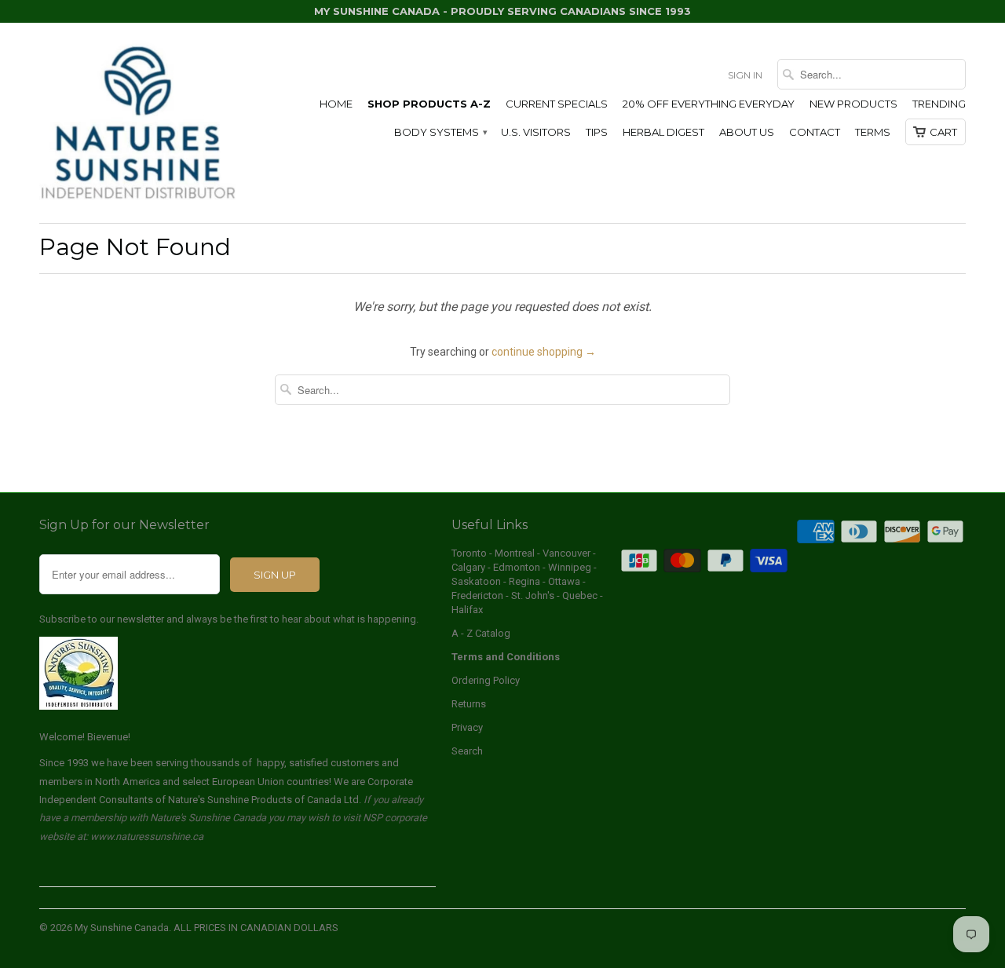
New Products (853, 103)
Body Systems (440, 132)
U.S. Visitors (536, 132)
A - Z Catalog (480, 633)
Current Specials (557, 103)
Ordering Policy (485, 680)
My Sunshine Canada (122, 927)
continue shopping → (544, 351)
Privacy (467, 727)
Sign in (745, 75)
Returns (468, 704)
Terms (872, 132)
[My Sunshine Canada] (137, 123)
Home (336, 103)
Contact (814, 132)
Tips (597, 132)
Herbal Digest (663, 132)
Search (467, 751)
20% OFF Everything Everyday (709, 103)
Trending (939, 103)
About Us (746, 132)
